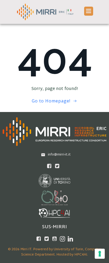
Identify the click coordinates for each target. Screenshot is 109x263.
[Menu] (88, 11)
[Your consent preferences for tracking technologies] (100, 254)
